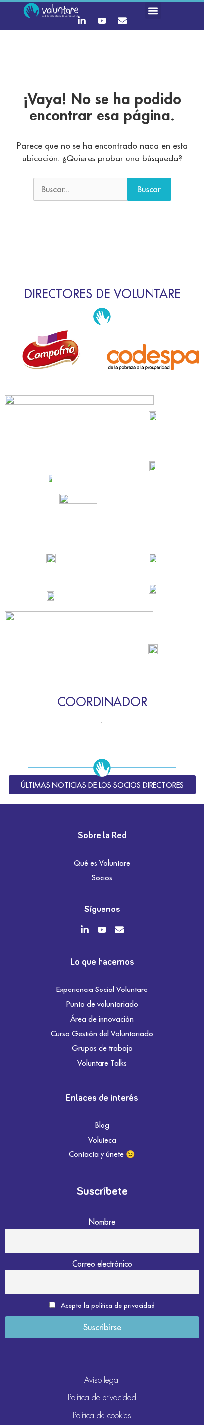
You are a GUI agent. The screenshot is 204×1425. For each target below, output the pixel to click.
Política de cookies (102, 1415)
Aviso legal (102, 1380)
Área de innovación (102, 1019)
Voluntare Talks (102, 1063)
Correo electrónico (102, 1263)
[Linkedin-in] (82, 21)
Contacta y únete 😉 (102, 1154)
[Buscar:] (80, 189)
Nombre (102, 1222)
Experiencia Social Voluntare (102, 989)
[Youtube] (102, 21)
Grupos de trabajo (102, 1048)
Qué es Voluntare (102, 863)
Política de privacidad (102, 1397)
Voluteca (102, 1140)
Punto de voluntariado (102, 1004)
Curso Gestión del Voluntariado (102, 1033)
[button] (153, 10)
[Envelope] (122, 21)
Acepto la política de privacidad (108, 1305)
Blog (102, 1125)
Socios (102, 877)
